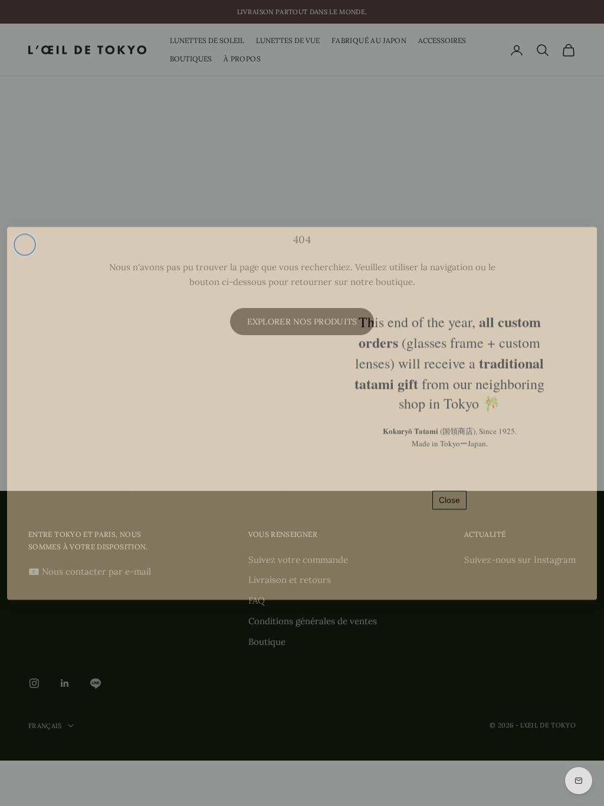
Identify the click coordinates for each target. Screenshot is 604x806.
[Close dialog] (24, 234)
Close (449, 489)
